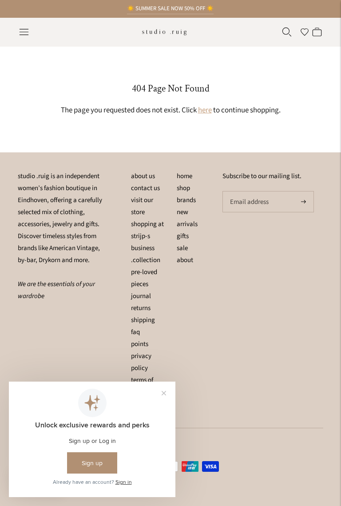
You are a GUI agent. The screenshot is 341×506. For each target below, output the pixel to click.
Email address (248, 191)
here (205, 110)
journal (141, 296)
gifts (183, 236)
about (185, 260)
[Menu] (24, 32)
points (139, 344)
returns (141, 308)
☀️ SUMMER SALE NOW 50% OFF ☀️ (170, 8)
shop (183, 188)
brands (186, 200)
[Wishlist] (304, 32)
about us (143, 176)
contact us (145, 188)
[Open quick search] (287, 32)
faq (135, 332)
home (184, 176)
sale (182, 248)
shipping (143, 320)
